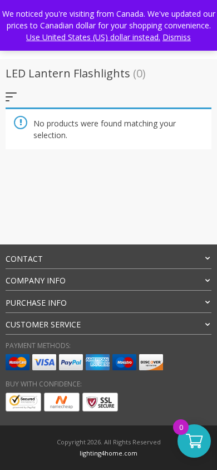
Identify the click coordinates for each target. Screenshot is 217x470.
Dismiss (176, 37)
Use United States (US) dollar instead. (93, 37)
